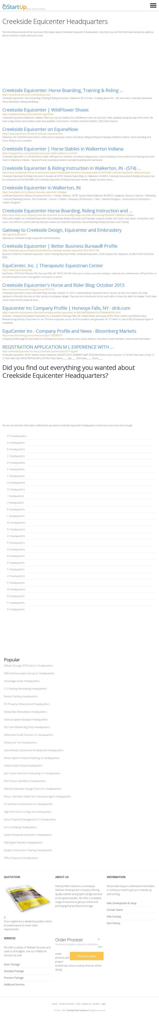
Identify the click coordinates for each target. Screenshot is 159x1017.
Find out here (87, 956)
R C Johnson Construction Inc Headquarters (28, 804)
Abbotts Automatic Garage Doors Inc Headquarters (32, 788)
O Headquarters (16, 536)
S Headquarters (16, 562)
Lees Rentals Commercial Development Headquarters (33, 750)
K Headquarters (16, 509)
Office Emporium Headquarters (21, 858)
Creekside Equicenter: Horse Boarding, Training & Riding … (62, 90)
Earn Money (113, 923)
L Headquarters (16, 516)
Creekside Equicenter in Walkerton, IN (41, 187)
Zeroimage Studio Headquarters (22, 681)
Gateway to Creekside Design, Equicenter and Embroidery (62, 230)
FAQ (78, 1003)
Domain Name (115, 910)
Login (103, 1003)
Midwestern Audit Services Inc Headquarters (28, 735)
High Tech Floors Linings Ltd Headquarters (27, 812)
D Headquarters (16, 462)
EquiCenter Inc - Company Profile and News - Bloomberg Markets (69, 331)
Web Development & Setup (121, 903)
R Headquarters (16, 556)
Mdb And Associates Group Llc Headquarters (29, 673)
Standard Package (14, 971)
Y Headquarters (16, 602)
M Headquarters (16, 522)
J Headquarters (15, 502)
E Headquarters (16, 469)
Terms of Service (67, 1003)
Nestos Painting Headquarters (21, 696)
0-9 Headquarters (17, 436)
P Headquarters (16, 542)
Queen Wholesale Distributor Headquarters (28, 834)
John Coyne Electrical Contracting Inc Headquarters (32, 773)
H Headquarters (16, 489)
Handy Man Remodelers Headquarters (25, 711)
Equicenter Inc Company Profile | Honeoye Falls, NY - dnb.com (66, 308)
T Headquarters (16, 569)
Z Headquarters (16, 609)
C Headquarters (16, 456)
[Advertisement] (79, 62)
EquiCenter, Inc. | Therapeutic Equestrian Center (52, 265)
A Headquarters (16, 442)
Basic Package (12, 964)
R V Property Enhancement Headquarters (27, 704)
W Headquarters (16, 589)
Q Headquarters (16, 549)
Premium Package (14, 977)
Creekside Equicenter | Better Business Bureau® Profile (59, 246)
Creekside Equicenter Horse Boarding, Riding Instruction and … (67, 210)
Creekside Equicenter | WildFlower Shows (45, 110)
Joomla (96, 1003)
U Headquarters (16, 576)
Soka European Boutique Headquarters (26, 719)
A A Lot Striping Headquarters (20, 827)
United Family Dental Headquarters (23, 765)
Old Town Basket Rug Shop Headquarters (27, 727)
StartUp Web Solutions (77, 1010)
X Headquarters (16, 596)
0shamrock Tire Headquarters (20, 742)
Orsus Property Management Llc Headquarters (30, 819)
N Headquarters (16, 529)
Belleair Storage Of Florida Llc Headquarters (28, 665)
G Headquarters (16, 482)
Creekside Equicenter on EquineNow (40, 129)
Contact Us (86, 1003)
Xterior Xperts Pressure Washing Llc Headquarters (32, 758)
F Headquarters (16, 476)
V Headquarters (16, 582)
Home (54, 1003)
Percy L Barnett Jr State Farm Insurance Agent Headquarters (37, 796)
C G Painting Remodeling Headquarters (25, 688)
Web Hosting (114, 916)
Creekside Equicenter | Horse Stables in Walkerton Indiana (62, 148)
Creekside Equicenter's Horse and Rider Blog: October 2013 (63, 285)
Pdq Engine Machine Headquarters (23, 842)
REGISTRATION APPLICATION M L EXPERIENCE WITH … (57, 347)
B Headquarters (16, 449)
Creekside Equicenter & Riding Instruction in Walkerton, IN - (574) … (71, 168)
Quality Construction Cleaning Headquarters (28, 850)
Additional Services (14, 984)
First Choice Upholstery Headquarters (25, 781)
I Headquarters (15, 496)
